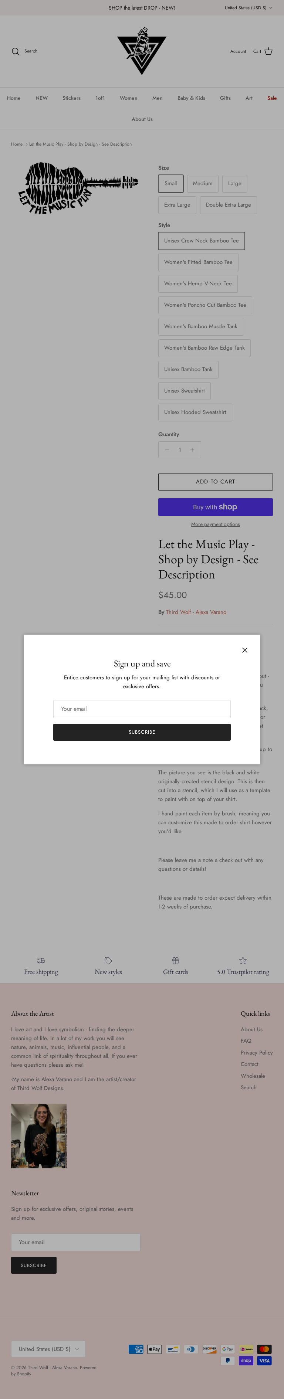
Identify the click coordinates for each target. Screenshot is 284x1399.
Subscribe (142, 732)
